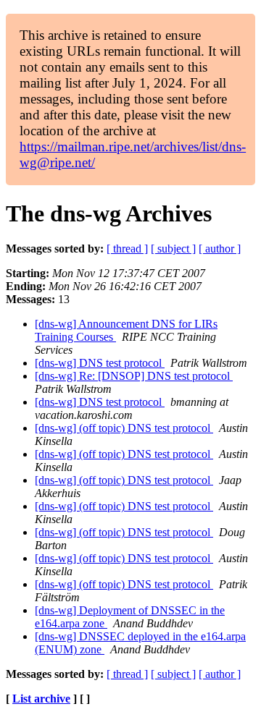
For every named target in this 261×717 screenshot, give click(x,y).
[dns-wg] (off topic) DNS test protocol (124, 428)
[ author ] (220, 248)
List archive (41, 698)
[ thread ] (127, 248)
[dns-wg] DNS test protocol (100, 363)
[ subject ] (173, 248)
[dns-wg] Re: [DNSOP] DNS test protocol (134, 376)
